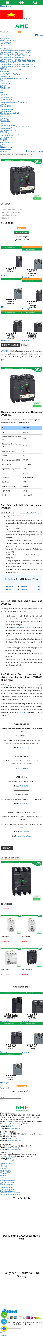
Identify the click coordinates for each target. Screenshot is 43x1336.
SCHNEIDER (4, 38)
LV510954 (37, 589)
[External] (9, 1313)
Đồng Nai (3, 1168)
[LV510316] (11, 1036)
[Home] (21, 27)
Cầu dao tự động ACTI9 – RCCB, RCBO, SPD (15, 52)
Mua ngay (21, 228)
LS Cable (3, 104)
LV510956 (37, 586)
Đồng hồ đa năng (5, 44)
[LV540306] (32, 293)
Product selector (5, 142)
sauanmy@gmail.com (24, 836)
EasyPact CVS (32, 513)
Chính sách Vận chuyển (8, 1191)
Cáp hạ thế (3, 118)
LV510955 (9, 589)
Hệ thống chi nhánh (6, 1163)
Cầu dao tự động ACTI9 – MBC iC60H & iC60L (15, 56)
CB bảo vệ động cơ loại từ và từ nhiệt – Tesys (15, 51)
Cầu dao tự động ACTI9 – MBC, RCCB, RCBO (15, 59)
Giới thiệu (3, 141)
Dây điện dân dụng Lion (8, 130)
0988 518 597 (24, 786)
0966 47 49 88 (24, 768)
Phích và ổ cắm (5, 77)
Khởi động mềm (5, 42)
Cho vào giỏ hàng (21, 232)
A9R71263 (26, 937)
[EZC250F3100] (21, 881)
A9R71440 (5, 970)
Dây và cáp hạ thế (6, 99)
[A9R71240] (11, 925)
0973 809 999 (24, 804)
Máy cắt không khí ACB (8, 40)
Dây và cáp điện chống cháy (9, 134)
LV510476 (23, 586)
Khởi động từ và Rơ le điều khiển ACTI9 (13, 78)
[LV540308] (11, 292)
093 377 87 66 (24, 831)
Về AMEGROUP (5, 1172)
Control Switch (5, 89)
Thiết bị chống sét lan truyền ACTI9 (12, 54)
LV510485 (4, 351)
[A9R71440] (11, 957)
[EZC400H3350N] (11, 1006)
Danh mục (5, 37)
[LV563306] (11, 260)
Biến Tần (3, 45)
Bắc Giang (3, 1167)
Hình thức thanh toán (7, 1182)
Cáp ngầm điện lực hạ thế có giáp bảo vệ (13, 103)
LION (1, 123)
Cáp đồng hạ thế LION (7, 125)
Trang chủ (6, 155)
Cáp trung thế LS (5, 106)
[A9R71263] (32, 925)
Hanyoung (3, 94)
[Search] (19, 32)
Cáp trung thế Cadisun (7, 135)
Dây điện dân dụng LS (7, 115)
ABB (1, 90)
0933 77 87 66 (22, 239)
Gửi (2, 1100)
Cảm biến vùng (5, 87)
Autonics (3, 85)
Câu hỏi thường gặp (6, 1184)
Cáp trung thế (4, 120)
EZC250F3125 (27, 970)
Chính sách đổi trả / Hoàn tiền (10, 1193)
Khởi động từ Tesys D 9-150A (10, 75)
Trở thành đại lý (5, 1170)
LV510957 (9, 586)
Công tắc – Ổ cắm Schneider (9, 82)
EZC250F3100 (6, 904)
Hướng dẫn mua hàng (7, 1181)
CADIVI (2, 96)
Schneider (25, 420)
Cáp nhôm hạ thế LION (7, 129)
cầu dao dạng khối (20, 627)
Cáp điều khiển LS (6, 111)
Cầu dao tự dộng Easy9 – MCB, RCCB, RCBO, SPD (17, 61)
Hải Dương (3, 1165)
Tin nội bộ (3, 151)
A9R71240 (5, 937)
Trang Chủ (3, 139)
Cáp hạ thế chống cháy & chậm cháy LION (14, 127)
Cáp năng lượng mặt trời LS (9, 113)
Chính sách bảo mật (6, 1187)
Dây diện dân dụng (6, 122)
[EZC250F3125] (32, 957)
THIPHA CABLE (5, 116)
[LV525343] (32, 325)
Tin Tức (2, 146)
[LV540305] (11, 325)
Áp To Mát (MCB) (6, 49)
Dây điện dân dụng (6, 97)
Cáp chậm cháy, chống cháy (9, 101)
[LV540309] (32, 261)
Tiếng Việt (26, 19)
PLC (1, 47)
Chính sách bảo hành (7, 1189)
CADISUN (3, 132)
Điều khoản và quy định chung (10, 1194)
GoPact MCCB (5, 83)
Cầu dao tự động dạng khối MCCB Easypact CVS (16, 64)
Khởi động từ (4, 71)
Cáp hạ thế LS (5, 108)
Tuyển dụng (4, 149)
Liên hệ (2, 148)
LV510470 (23, 589)
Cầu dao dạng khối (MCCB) (9, 63)
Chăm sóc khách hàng (7, 1179)
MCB (1, 92)
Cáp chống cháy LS (6, 109)
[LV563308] (11, 1067)
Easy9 (2, 80)
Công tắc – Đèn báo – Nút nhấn (10, 70)
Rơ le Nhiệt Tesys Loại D (8, 73)
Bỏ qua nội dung (5, 6)
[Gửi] (1, 1332)
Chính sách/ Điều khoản (8, 1186)
